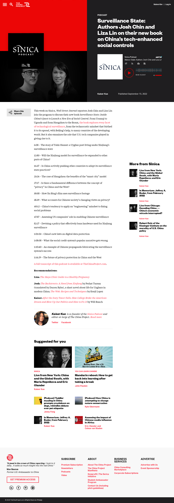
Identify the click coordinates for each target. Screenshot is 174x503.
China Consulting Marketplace (122, 468)
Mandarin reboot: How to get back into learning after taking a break (94, 378)
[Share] (126, 64)
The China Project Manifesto (96, 469)
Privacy (39, 500)
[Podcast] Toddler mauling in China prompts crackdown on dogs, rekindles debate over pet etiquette (57, 403)
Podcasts (65, 472)
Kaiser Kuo (102, 94)
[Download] (138, 64)
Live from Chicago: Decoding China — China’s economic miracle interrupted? (150, 209)
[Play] (129, 73)
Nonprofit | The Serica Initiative (98, 475)
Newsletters (67, 468)
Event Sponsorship (150, 468)
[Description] (145, 64)
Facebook (66, 322)
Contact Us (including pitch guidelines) (98, 487)
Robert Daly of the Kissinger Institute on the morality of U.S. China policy (153, 226)
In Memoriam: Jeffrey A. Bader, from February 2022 (57, 420)
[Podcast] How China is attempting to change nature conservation (97, 400)
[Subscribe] (132, 64)
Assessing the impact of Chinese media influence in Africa (98, 420)
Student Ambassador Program (98, 481)
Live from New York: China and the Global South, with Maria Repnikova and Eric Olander (51, 380)
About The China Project (99, 465)
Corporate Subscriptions (126, 473)
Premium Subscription (72, 465)
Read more (96, 317)
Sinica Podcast (95, 313)
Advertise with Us (149, 465)
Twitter (55, 322)
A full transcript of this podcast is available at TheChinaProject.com (70, 263)
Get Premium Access (22, 480)
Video (64, 475)
